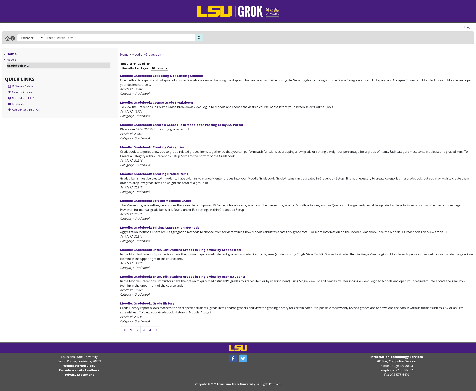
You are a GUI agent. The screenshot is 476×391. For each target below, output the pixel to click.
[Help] (12, 38)
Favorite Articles (21, 92)
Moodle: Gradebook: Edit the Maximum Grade (155, 201)
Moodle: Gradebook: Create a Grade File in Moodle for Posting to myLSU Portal (181, 125)
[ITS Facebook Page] (233, 358)
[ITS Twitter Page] (243, 358)
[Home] (7, 38)
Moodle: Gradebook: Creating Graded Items (154, 174)
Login (468, 27)
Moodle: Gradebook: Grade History (147, 303)
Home (12, 54)
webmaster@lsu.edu (79, 366)
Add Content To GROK (25, 109)
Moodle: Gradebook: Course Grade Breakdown (156, 102)
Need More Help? (22, 98)
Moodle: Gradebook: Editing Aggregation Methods (159, 227)
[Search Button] (199, 37)
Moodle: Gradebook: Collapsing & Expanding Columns (162, 76)
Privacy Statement (79, 375)
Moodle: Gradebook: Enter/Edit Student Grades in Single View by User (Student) (182, 277)
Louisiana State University (236, 384)
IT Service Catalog (22, 86)
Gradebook (26, 38)
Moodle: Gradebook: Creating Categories (152, 147)
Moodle (11, 59)
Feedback (17, 104)
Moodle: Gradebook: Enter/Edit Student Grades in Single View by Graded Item (180, 250)
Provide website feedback (79, 370)
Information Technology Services (396, 357)
